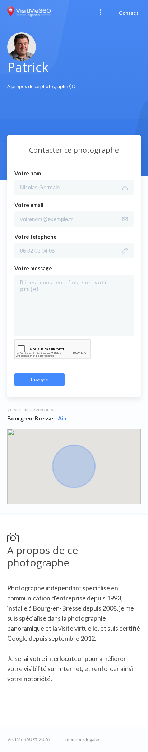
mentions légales (82, 739)
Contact (128, 13)
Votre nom (27, 173)
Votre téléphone (35, 236)
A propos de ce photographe (37, 86)
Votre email (28, 205)
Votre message (33, 268)
